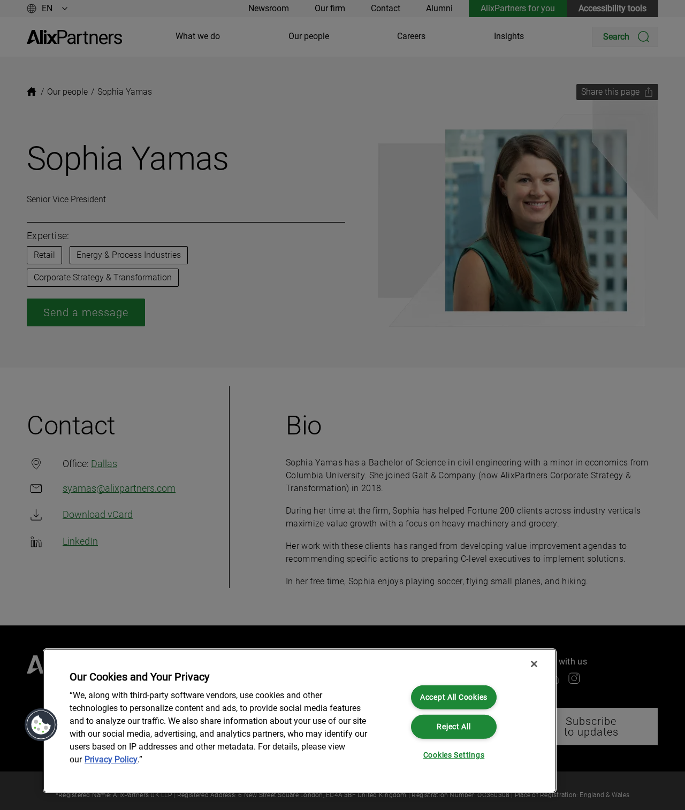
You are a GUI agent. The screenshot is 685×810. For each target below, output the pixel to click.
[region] (300, 720)
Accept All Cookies (454, 697)
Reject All (453, 726)
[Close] (534, 664)
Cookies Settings (454, 755)
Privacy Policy (111, 759)
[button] (41, 725)
